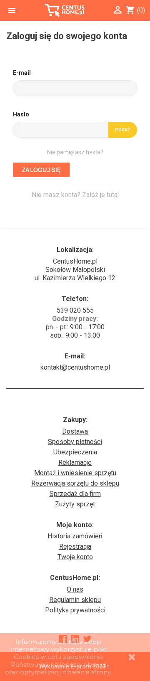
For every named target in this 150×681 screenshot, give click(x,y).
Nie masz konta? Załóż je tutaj (75, 195)
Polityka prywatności (75, 610)
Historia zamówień (75, 536)
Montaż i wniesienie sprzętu (75, 473)
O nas (75, 589)
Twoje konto (75, 557)
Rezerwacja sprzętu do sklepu (75, 483)
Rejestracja (75, 546)
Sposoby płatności (75, 442)
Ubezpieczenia (75, 452)
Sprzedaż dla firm (75, 494)
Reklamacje (75, 462)
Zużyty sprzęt (75, 504)
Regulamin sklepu (75, 600)
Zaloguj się (41, 170)
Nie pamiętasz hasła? (75, 152)
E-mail (22, 72)
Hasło (21, 114)
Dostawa (75, 431)
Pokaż (122, 130)
